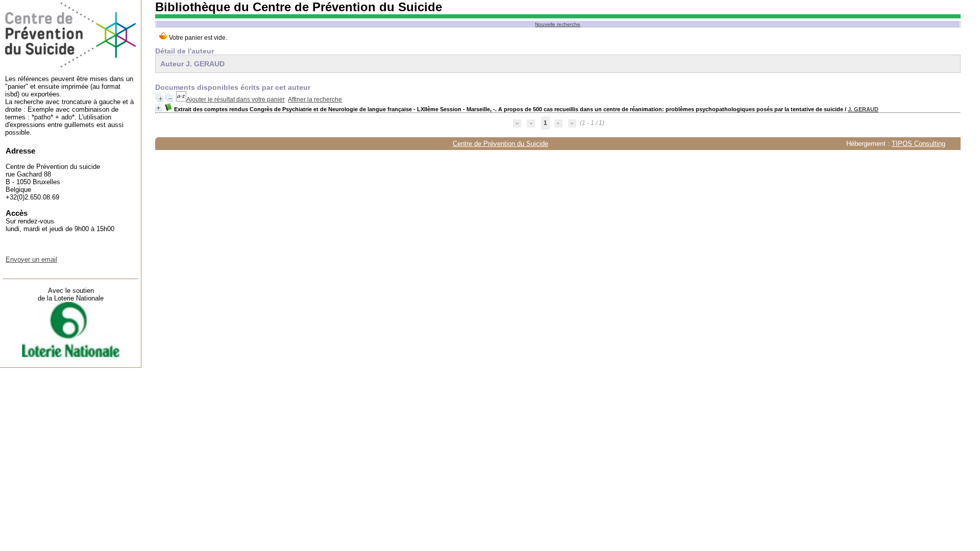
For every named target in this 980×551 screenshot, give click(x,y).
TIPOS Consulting (918, 143)
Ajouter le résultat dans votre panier (235, 99)
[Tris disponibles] (181, 99)
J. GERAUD (863, 109)
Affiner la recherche (315, 99)
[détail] (158, 108)
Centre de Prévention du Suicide (500, 143)
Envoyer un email (31, 259)
